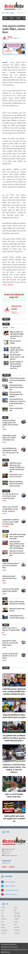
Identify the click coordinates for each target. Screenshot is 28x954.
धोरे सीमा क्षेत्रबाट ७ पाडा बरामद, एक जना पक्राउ (15, 476)
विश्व (5, 599)
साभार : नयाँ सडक (8, 285)
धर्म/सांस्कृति (17, 913)
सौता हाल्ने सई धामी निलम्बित (15, 342)
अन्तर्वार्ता (16, 922)
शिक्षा (15, 911)
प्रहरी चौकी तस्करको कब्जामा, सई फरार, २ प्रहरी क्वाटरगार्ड (17, 357)
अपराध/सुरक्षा (4, 930)
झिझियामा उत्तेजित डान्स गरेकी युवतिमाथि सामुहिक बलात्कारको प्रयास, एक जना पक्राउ (17, 335)
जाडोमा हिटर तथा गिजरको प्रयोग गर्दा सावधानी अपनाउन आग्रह (17, 553)
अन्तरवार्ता (6, 491)
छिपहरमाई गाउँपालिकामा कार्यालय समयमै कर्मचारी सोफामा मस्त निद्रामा (16, 484)
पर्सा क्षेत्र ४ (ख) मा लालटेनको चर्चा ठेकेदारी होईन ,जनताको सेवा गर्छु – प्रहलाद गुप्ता (10, 509)
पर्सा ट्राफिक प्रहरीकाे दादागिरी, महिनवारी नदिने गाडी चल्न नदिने (16, 350)
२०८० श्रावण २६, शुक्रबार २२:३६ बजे (13, 39)
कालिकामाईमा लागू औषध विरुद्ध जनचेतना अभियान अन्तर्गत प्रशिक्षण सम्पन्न (9, 437)
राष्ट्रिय (2, 916)
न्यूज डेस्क (9, 37)
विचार (2, 922)
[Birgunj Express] (14, 5)
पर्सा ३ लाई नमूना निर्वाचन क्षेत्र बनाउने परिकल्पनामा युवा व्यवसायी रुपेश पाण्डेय (10, 496)
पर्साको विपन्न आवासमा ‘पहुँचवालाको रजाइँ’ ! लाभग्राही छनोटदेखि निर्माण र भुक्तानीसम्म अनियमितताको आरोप (17, 467)
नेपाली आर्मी (16, 930)
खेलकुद (6, 625)
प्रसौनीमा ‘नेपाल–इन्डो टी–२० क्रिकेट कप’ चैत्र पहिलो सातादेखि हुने (11, 630)
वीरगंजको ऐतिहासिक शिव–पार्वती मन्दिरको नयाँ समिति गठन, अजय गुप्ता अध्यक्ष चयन (10, 450)
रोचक (5, 560)
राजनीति (18, 18)
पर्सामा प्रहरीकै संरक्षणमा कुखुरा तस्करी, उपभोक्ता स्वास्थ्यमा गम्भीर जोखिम (17, 536)
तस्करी (15, 925)
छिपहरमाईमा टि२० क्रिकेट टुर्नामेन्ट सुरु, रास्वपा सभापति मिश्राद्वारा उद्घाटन (10, 643)
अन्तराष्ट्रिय (16, 919)
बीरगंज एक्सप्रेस (5, 526)
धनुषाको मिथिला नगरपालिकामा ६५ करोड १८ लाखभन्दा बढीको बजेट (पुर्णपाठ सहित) (10, 522)
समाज (24, 18)
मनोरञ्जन (3, 925)
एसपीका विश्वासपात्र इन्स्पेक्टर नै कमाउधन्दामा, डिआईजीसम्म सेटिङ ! (17, 380)
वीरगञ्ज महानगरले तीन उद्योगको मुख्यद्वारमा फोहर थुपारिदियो (16, 394)
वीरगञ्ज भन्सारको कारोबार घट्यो (16, 409)
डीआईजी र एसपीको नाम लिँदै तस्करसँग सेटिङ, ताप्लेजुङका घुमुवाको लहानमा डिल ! (16, 365)
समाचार (12, 18)
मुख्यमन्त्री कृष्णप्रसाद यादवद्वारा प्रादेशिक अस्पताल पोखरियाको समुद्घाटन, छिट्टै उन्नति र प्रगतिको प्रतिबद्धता (16, 545)
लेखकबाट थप (14, 312)
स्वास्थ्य (5, 531)
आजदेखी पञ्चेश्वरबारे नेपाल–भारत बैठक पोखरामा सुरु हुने (16, 617)
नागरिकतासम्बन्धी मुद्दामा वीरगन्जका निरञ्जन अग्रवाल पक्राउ (16, 387)
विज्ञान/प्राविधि (17, 916)
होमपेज (5, 18)
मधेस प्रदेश (3, 919)
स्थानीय (5, 460)
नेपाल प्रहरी (16, 928)
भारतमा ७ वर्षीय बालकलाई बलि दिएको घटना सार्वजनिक (17, 603)
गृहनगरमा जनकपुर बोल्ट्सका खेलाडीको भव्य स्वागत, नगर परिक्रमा (10, 656)
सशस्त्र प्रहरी (16, 933)
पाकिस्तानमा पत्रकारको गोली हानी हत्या (16, 610)
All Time (5, 328)
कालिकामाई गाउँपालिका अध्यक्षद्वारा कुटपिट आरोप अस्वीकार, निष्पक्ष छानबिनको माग (10, 423)
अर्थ (2, 913)
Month (12, 328)
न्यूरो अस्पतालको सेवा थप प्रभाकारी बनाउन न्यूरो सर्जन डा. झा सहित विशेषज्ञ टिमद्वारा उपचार (17, 402)
